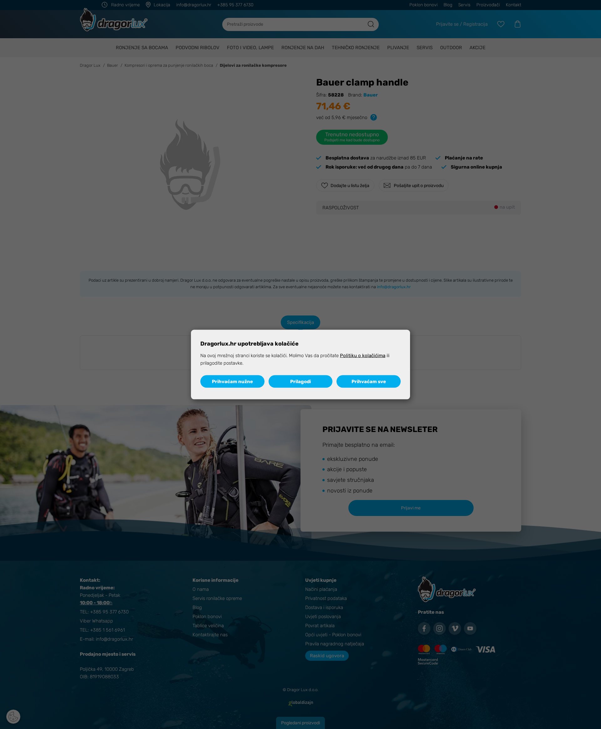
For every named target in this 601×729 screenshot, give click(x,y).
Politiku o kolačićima (362, 355)
